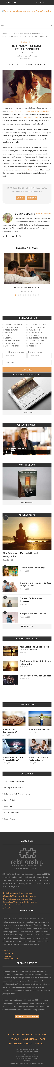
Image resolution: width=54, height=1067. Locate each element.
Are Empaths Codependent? (10, 730)
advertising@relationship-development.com (21, 902)
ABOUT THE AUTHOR (43, 213)
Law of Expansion (36, 343)
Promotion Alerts (18, 352)
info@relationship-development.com (18, 893)
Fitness (8, 335)
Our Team (40, 1035)
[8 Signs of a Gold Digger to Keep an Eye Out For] (10, 587)
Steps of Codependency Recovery (31, 599)
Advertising (30, 1039)
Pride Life (32, 346)
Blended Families (35, 333)
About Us (27, 1035)
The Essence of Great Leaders (35, 676)
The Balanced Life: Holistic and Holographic (20, 555)
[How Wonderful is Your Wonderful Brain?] (14, 746)
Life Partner (10, 343)
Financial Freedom (12, 341)
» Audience (7, 956)
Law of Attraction (12, 346)
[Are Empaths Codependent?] (14, 718)
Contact (40, 1044)
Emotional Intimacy (10, 36)
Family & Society (10, 800)
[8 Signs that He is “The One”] (10, 617)
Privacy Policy (33, 1051)
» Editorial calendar (10, 959)
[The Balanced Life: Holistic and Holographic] (27, 533)
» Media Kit (7, 951)
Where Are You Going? (39, 729)
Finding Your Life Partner (13, 788)
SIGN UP (32, 198)
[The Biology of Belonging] (10, 571)
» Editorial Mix (8, 953)
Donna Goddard (27, 53)
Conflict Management (37, 327)
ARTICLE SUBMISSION (27, 1016)
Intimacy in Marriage (27, 287)
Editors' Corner (9, 819)
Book (42, 1039)
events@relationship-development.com (19, 899)
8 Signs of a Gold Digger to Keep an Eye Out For (35, 584)
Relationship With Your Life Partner (26, 34)
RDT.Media (13, 1035)
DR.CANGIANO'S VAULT (20, 1044)
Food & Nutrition (11, 330)
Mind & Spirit (10, 333)
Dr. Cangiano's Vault (27, 639)
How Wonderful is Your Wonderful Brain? (13, 758)
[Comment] (21, 64)
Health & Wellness (12, 327)
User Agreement (21, 1051)
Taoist (30, 170)
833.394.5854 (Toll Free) (13, 905)
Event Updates (36, 352)
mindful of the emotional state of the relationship (30, 111)
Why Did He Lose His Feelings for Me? (38, 758)
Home (5, 34)
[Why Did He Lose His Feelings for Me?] (40, 746)
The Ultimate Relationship (14, 781)
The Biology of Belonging (32, 567)
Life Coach (14, 1039)
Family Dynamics (35, 330)
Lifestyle (8, 338)
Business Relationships (38, 338)
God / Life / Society (36, 341)
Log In (40, 2)
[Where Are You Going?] (40, 718)
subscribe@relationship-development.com (20, 896)
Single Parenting (35, 335)
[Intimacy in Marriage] (27, 268)
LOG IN (20, 198)
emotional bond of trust (29, 117)
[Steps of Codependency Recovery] (10, 602)
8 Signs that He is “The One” (33, 614)
